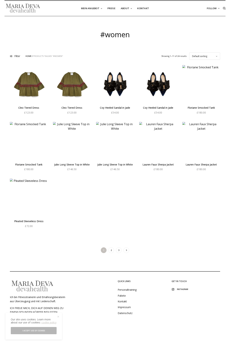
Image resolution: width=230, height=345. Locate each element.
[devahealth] (22, 8)
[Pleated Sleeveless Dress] (29, 197)
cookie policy (48, 322)
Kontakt (122, 301)
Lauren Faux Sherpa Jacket (158, 164)
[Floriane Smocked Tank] (201, 84)
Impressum (124, 307)
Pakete (122, 295)
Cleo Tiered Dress (28, 107)
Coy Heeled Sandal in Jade (115, 107)
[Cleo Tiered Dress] (29, 84)
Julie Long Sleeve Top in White (72, 164)
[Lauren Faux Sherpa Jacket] (158, 141)
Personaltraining (127, 289)
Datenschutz (125, 313)
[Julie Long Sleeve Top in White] (72, 141)
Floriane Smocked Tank (201, 107)
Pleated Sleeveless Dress (28, 221)
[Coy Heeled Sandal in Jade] (115, 84)
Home (28, 56)
